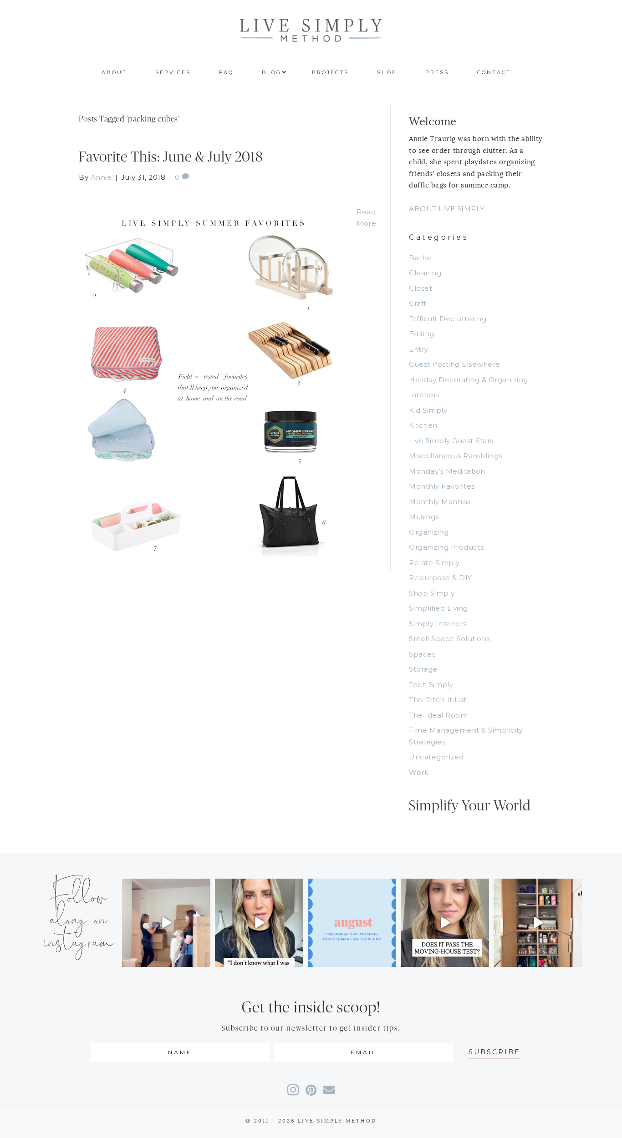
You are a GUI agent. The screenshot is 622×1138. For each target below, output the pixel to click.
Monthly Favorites (442, 486)
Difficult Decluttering (447, 318)
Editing (421, 333)
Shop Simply (432, 593)
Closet (420, 288)
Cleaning (425, 272)
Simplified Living (438, 608)
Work (418, 772)
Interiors (424, 394)
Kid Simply (428, 410)
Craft (418, 303)
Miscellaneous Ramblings (455, 455)
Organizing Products (446, 547)
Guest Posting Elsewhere (454, 364)
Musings (424, 516)
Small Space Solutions (449, 638)
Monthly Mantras (440, 501)
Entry (418, 349)
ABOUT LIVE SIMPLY (446, 208)
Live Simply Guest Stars (451, 440)
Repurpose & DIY (440, 577)
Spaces (422, 654)
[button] (494, 1052)
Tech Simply (431, 684)
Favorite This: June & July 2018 (171, 157)
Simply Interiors (437, 623)
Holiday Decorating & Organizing (468, 379)
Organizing (429, 532)
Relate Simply (434, 562)
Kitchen (423, 425)
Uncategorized (436, 757)
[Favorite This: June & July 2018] (208, 376)
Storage (423, 669)
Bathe (420, 257)
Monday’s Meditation (447, 471)
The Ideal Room (438, 715)
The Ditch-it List (438, 699)
